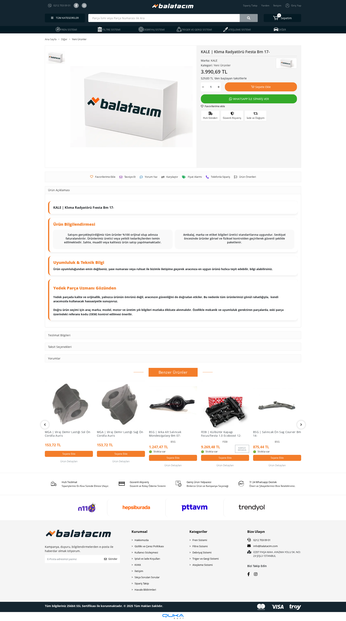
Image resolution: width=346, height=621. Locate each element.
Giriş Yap (296, 5)
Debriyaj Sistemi (201, 552)
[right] (301, 424)
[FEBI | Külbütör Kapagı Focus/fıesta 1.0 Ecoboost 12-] (225, 404)
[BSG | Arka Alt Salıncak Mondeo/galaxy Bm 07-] (173, 404)
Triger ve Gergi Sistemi (205, 558)
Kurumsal (139, 531)
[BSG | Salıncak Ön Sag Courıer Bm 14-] (277, 404)
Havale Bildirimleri (145, 589)
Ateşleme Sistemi (202, 565)
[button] (282, 18)
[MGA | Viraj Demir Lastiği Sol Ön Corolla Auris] (69, 404)
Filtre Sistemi (200, 546)
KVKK (138, 565)
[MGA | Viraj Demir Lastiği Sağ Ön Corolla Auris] (121, 404)
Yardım (265, 5)
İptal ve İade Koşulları (147, 558)
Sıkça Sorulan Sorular (147, 577)
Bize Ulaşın (256, 531)
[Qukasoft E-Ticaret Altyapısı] (173, 616)
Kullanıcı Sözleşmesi (146, 552)
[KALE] (286, 63)
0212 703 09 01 (262, 540)
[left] (44, 424)
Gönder (112, 559)
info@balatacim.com (265, 546)
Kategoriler (198, 531)
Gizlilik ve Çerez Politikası (149, 546)
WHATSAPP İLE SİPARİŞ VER (251, 99)
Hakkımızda (142, 540)
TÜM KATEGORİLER (67, 18)
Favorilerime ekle (214, 106)
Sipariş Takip (250, 5)
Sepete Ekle (263, 87)
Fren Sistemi (199, 540)
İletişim (277, 5)
